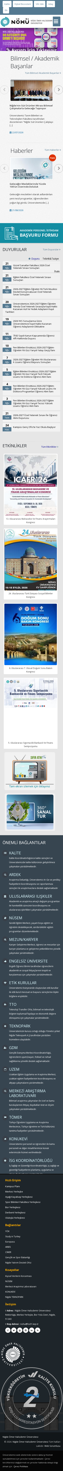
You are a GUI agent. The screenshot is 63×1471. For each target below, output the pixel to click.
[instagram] (25, 1330)
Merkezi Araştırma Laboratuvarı (20, 1286)
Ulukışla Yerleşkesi (15, 1217)
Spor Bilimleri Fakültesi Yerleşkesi (22, 1202)
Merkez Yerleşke (14, 1191)
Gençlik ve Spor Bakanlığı (17, 1257)
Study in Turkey (12, 1236)
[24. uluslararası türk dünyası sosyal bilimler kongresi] (30, 565)
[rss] (37, 1330)
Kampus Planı (12, 1186)
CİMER (8, 1252)
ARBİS (8, 1246)
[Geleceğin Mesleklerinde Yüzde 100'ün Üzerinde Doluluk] (31, 168)
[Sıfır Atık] (29, 771)
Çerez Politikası (21, 1466)
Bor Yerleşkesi (12, 1207)
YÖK (7, 1231)
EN (6, 10)
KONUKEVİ (10, 1291)
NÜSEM (8, 1281)
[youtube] (19, 1330)
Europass (10, 1241)
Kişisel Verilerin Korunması (18, 1276)
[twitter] (13, 1330)
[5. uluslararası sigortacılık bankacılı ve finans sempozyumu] (30, 693)
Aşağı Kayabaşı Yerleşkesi (19, 1196)
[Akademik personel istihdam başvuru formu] (31, 233)
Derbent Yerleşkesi (15, 1212)
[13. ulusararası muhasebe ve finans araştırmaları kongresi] (30, 491)
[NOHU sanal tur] (30, 812)
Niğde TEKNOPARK (14, 1297)
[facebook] (7, 1330)
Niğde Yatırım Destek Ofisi (18, 1262)
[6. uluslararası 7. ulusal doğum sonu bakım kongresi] (30, 636)
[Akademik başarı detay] (31, 90)
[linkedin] (31, 1330)
